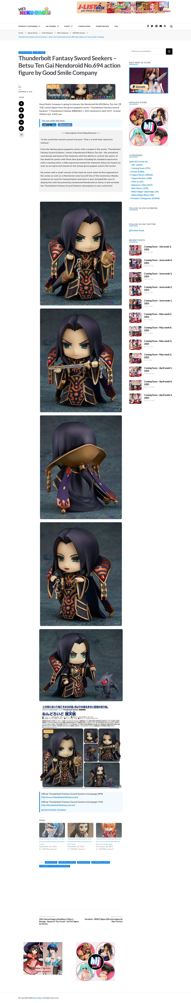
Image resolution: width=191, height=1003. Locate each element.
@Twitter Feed (136, 230)
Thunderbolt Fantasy (100, 862)
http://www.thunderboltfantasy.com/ (59, 797)
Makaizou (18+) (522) (142, 185)
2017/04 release (25, 52)
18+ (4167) (137, 165)
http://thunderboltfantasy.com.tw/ (58, 805)
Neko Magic (37, 998)
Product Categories (28, 26)
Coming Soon (84, 26)
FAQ (116, 26)
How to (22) (137, 181)
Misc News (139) (139, 188)
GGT (19, 87)
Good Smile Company (55, 809)
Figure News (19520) (142, 175)
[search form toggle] (171, 26)
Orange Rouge (83, 862)
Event (67, 26)
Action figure (39, 52)
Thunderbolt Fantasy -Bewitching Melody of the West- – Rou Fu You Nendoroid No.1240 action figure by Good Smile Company (108, 841)
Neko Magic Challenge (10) (145, 191)
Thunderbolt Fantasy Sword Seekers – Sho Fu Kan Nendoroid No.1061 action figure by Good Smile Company (79, 841)
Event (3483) (137, 171)
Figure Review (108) (141, 178)
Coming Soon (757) (141, 168)
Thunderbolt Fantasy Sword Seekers (54, 866)
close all (143, 161)
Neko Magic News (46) (142, 195)
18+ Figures (51, 26)
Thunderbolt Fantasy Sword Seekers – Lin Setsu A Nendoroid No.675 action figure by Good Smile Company (52, 841)
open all (133, 161)
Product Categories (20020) (145, 198)
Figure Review (102, 26)
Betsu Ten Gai (51, 862)
